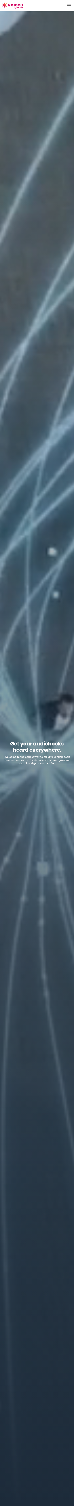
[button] (68, 6)
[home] (12, 6)
